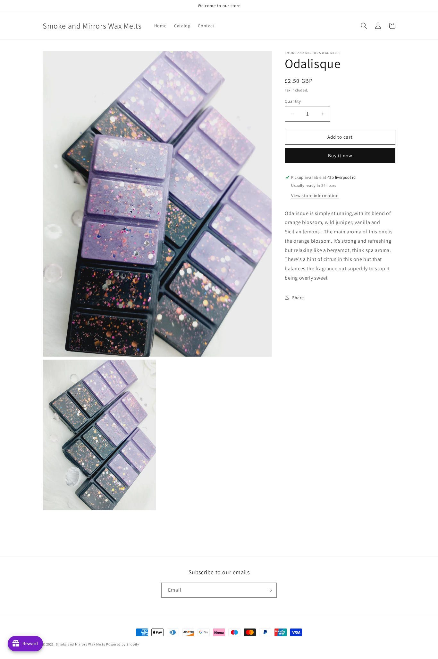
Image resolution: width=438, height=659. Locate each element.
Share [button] (298, 297)
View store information (315, 195)
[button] (364, 26)
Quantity (293, 101)
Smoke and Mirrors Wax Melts (80, 644)
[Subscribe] (269, 590)
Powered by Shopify (122, 644)
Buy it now (340, 155)
